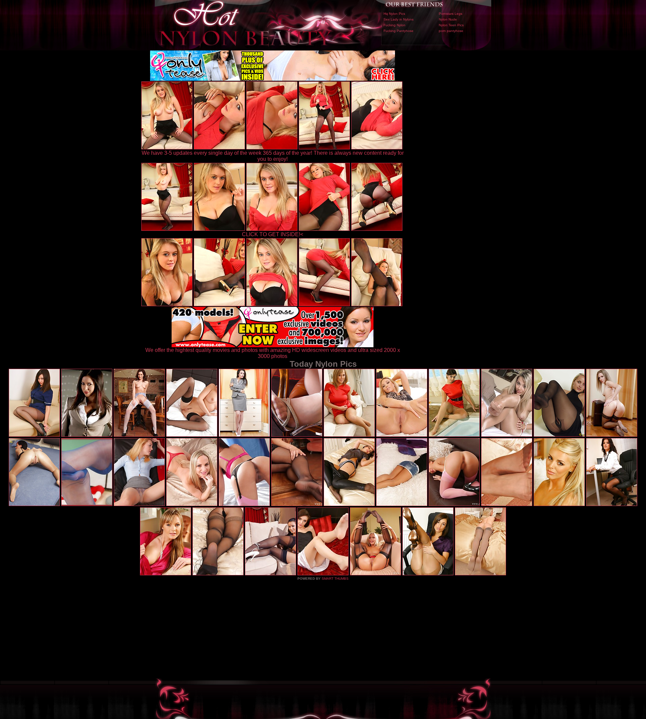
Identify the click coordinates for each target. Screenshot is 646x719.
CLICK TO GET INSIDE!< (272, 234)
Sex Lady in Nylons (399, 19)
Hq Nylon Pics (394, 13)
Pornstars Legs (450, 13)
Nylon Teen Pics (451, 25)
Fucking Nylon (394, 25)
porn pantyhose (451, 31)
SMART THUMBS (335, 578)
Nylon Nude (448, 19)
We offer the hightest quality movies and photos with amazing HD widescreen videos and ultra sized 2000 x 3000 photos (272, 353)
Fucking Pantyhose (399, 31)
